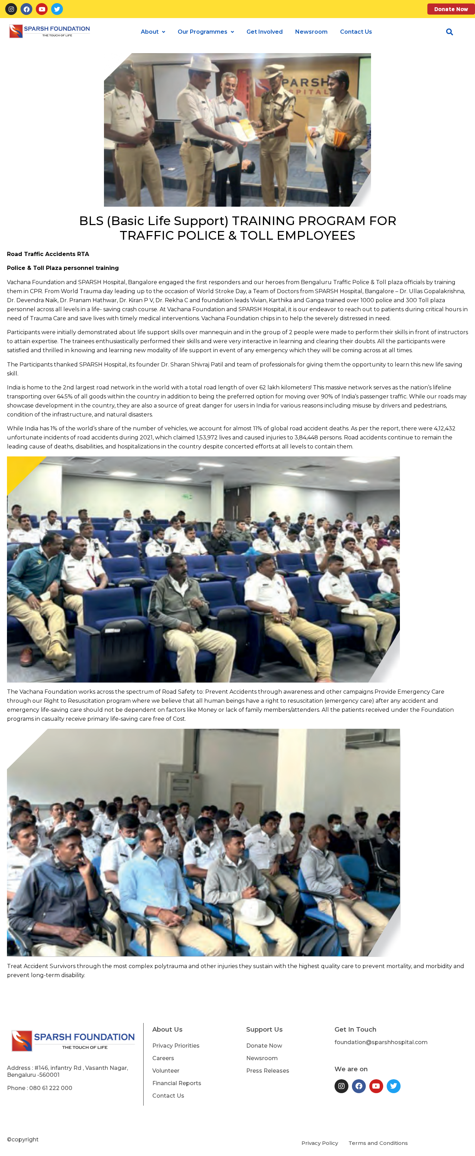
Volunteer (165, 1070)
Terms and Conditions (378, 1143)
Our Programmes (202, 31)
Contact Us (356, 31)
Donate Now (451, 9)
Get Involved (265, 31)
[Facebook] (26, 9)
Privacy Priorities (176, 1045)
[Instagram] (11, 9)
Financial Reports (176, 1083)
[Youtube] (42, 9)
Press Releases (267, 1070)
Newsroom (311, 31)
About (150, 31)
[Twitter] (57, 9)
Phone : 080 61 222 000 (39, 1088)
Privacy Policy (319, 1143)
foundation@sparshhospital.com (381, 1042)
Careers (163, 1058)
